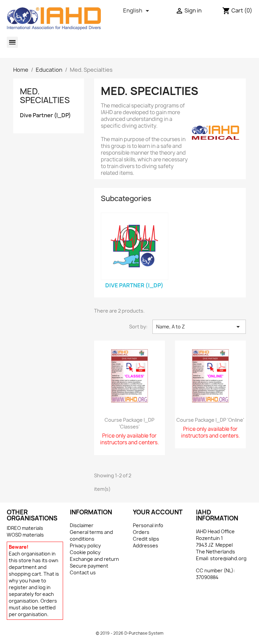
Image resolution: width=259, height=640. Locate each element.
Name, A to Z (199, 327)
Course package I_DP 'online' (210, 420)
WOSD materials (25, 535)
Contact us (83, 572)
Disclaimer (81, 525)
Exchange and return (94, 559)
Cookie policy (85, 552)
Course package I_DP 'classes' (129, 423)
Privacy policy (85, 545)
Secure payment (89, 566)
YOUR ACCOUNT (157, 512)
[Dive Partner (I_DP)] (134, 246)
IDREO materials (25, 528)
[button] (12, 42)
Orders (141, 532)
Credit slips (146, 539)
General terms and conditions (91, 535)
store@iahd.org (228, 558)
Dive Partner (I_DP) (45, 115)
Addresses (145, 545)
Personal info (148, 525)
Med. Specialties (45, 96)
